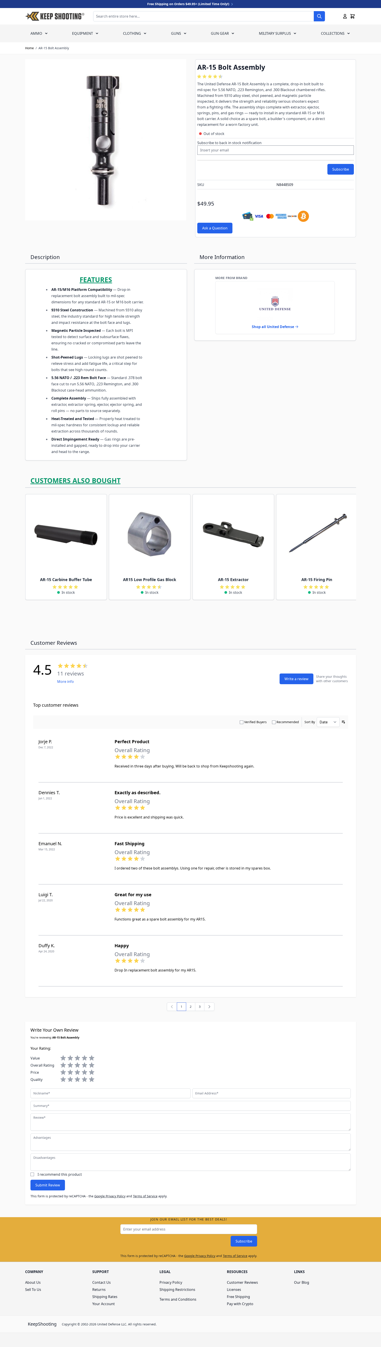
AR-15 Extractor (233, 579)
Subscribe (244, 1241)
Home (29, 48)
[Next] (209, 1006)
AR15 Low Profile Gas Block (149, 579)
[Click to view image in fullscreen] (105, 139)
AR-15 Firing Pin (316, 579)
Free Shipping (238, 1296)
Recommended (287, 722)
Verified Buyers (255, 722)
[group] (210, 76)
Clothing (132, 33)
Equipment (82, 33)
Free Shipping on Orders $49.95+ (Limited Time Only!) (188, 4)
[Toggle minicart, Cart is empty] (352, 16)
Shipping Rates (104, 1296)
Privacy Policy (170, 1282)
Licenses (234, 1289)
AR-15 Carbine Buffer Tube (66, 579)
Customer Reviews (242, 1282)
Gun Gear (220, 33)
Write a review (296, 678)
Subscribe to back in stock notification (229, 142)
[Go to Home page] (54, 16)
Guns (176, 33)
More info (65, 681)
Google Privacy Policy (109, 1196)
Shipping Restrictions (177, 1289)
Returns (99, 1289)
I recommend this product (60, 1174)
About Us (33, 1282)
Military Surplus (275, 33)
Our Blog (301, 1282)
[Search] (319, 16)
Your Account (103, 1303)
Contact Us (101, 1282)
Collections (333, 33)
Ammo (36, 33)
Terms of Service (145, 1196)
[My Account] (345, 16)
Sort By (309, 722)
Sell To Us (33, 1289)
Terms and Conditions (177, 1299)
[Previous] (172, 1006)
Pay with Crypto (240, 1303)
